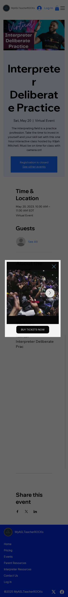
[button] (54, 267)
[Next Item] (50, 293)
